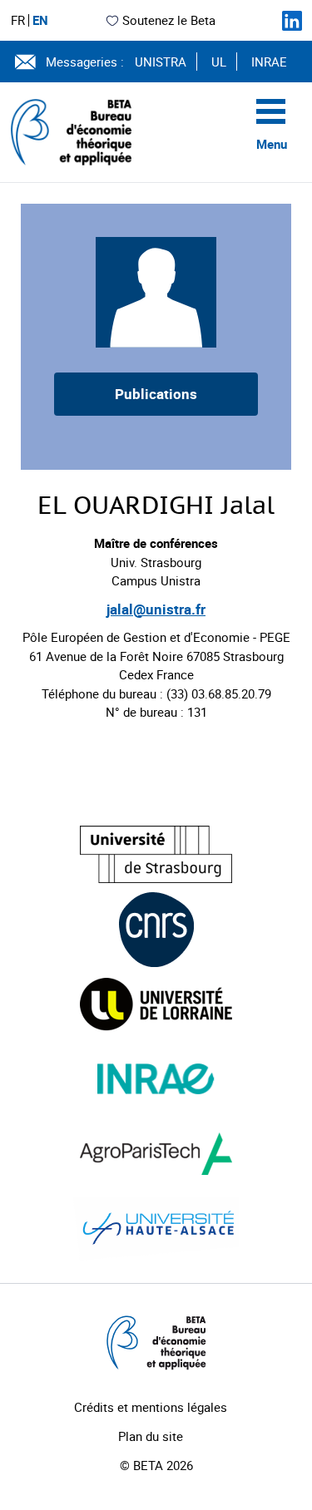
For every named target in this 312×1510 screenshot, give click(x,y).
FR (18, 20)
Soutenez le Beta (168, 20)
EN (40, 20)
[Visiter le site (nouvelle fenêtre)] (156, 854)
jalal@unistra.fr (156, 609)
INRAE (269, 61)
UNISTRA (160, 61)
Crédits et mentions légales (150, 1407)
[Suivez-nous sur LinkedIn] (292, 21)
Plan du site (150, 1436)
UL (218, 61)
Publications (156, 393)
